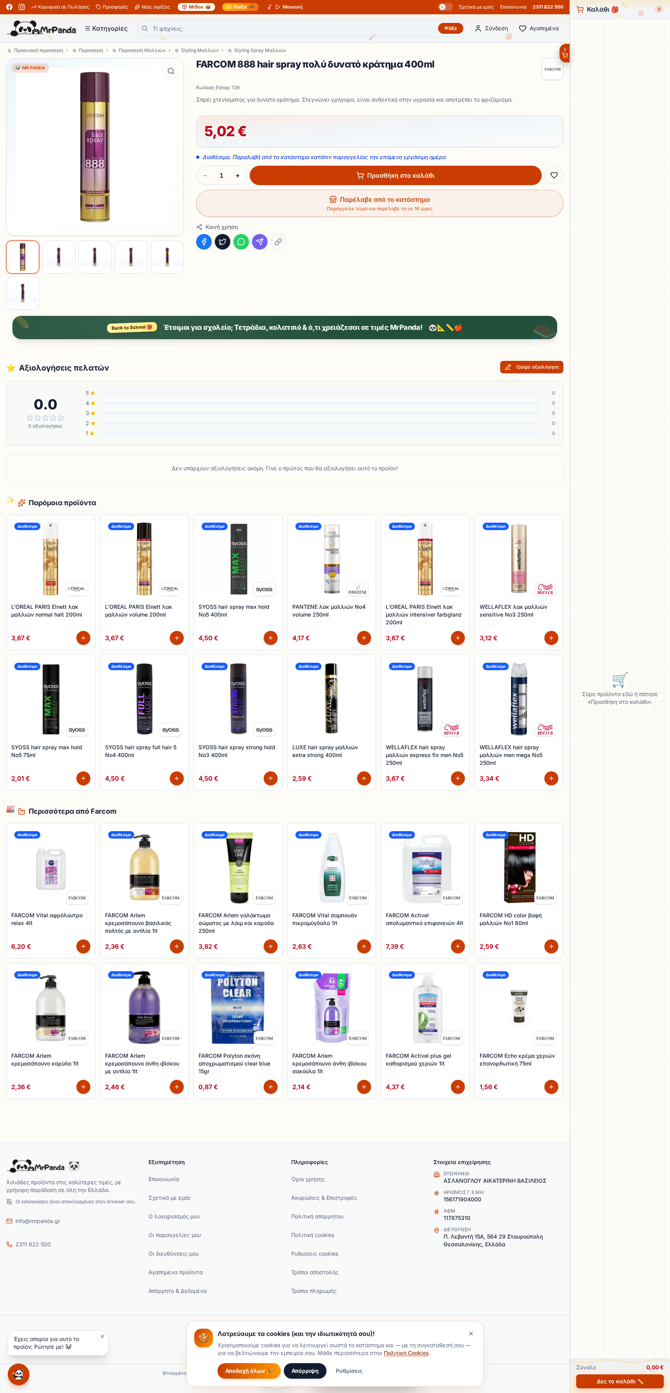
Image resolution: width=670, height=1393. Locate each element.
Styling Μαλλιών (200, 50)
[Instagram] (22, 7)
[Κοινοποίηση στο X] (222, 241)
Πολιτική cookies (312, 1235)
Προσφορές (115, 7)
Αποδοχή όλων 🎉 (249, 1370)
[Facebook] (9, 7)
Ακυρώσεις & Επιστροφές (324, 1197)
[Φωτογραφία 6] (22, 293)
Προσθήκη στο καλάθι (401, 175)
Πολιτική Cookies (406, 1353)
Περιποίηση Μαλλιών (142, 50)
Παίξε (243, 7)
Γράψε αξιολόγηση (537, 367)
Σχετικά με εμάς (476, 7)
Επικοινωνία (513, 7)
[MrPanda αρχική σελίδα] (41, 28)
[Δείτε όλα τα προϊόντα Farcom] (552, 69)
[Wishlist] (554, 175)
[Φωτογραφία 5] (167, 257)
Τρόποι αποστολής (314, 1272)
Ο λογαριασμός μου (174, 1216)
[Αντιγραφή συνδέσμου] (278, 241)
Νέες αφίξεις (156, 7)
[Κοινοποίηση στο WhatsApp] (241, 241)
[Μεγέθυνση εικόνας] (171, 71)
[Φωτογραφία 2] (58, 257)
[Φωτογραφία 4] (130, 257)
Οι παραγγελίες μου (175, 1235)
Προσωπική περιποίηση (38, 50)
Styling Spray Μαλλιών (260, 50)
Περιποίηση (91, 50)
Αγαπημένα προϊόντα (176, 1272)
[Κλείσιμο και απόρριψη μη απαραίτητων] (471, 1333)
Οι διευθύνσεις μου (174, 1253)
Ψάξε (450, 28)
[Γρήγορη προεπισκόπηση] (85, 542)
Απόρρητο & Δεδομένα (178, 1290)
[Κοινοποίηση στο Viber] (260, 241)
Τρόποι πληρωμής (314, 1290)
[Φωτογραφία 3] (94, 257)
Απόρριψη (305, 1370)
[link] (77, 589)
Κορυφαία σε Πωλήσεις (64, 7)
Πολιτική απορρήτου (317, 1216)
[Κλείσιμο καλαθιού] (564, 53)
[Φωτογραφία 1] (22, 257)
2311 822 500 (548, 7)
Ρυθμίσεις (349, 1370)
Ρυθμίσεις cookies (314, 1253)
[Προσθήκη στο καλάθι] (83, 638)
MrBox (200, 7)
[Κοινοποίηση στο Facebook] (204, 241)
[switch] (445, 7)
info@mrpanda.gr (38, 1221)
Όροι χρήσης (308, 1179)
